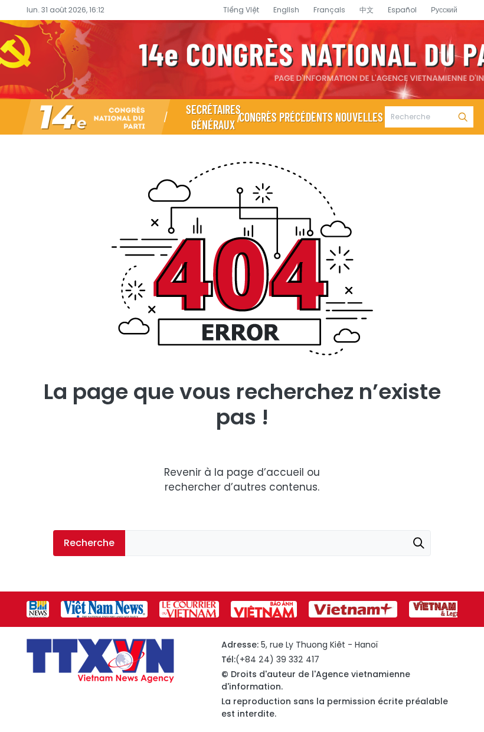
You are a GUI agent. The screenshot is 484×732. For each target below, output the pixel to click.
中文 (366, 10)
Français (329, 10)
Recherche (462, 117)
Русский (444, 10)
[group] (38, 609)
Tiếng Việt (241, 10)
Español (402, 10)
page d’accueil (265, 472)
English (286, 10)
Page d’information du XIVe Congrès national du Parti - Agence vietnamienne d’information (242, 59)
